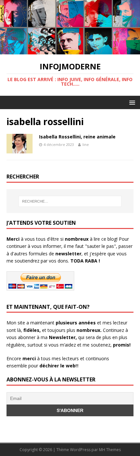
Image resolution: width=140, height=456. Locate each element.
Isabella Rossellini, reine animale (77, 137)
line (85, 144)
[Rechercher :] (70, 201)
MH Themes (110, 449)
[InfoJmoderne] (70, 50)
